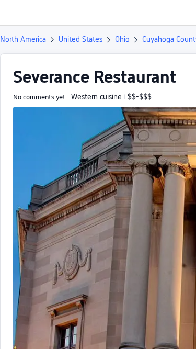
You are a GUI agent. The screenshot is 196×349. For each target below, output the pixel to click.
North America (23, 39)
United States (80, 39)
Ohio (122, 39)
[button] (178, 12)
